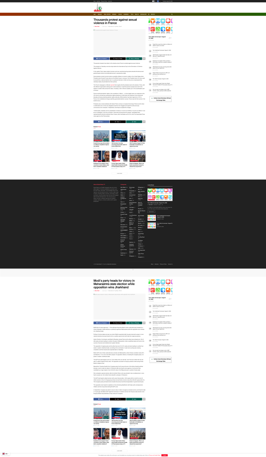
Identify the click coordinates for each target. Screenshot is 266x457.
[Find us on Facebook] (158, 1)
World (120, 14)
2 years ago (104, 26)
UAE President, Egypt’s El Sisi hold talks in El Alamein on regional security (137, 144)
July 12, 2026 (96, 148)
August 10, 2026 (157, 204)
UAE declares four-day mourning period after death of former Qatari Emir (119, 144)
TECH (132, 14)
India (130, 193)
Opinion (114, 14)
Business (126, 14)
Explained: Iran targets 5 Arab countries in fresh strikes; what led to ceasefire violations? (101, 165)
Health (130, 212)
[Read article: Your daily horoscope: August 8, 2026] (152, 225)
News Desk (97, 26)
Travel (130, 238)
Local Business (133, 215)
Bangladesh (123, 204)
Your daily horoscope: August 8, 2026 (160, 78)
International (111, 26)
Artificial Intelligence (123, 197)
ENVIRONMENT (124, 230)
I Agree (164, 455)
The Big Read (141, 237)
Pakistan (131, 249)
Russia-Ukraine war (141, 211)
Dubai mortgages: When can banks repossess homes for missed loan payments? (137, 165)
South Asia (140, 221)
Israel (130, 200)
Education (123, 224)
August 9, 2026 (161, 218)
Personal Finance (131, 251)
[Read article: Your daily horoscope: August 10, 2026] (160, 26)
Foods (130, 235)
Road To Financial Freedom (140, 204)
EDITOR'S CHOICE (123, 220)
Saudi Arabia (141, 215)
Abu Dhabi (123, 187)
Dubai (122, 217)
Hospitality (131, 190)
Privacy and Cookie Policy (154, 455)
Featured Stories (123, 240)
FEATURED (123, 237)
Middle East (140, 198)
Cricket (122, 212)
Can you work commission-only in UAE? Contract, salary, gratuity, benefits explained (162, 90)
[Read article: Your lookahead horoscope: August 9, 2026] (152, 218)
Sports (153, 14)
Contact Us (110, 1)
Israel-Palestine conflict (133, 203)
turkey (139, 244)
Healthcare (123, 253)
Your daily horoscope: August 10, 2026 (157, 37)
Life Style (131, 207)
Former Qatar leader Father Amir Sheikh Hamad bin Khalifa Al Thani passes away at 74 (119, 165)
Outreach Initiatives (131, 245)
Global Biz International (111, 264)
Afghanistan (123, 189)
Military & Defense (131, 223)
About (95, 1)
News (130, 227)
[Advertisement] (133, 273)
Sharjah (140, 219)
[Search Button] (171, 14)
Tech (139, 231)
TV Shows (140, 246)
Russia (139, 208)
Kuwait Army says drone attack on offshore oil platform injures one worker (101, 144)
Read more (152, 211)
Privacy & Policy (104, 1)
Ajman (122, 195)
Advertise (98, 1)
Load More (119, 173)
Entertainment (124, 226)
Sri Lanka (140, 225)
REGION (100, 14)
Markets (131, 218)
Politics (130, 231)
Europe (122, 233)
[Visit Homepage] (98, 7)
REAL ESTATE (107, 14)
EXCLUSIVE (123, 235)
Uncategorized (141, 250)
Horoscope (143, 14)
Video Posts (141, 253)
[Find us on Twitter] (160, 1)
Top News (116, 26)
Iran (130, 198)
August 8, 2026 (161, 226)
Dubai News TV (99, 264)
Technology (141, 233)
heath (122, 255)
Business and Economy (124, 208)
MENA (130, 220)
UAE (95, 14)
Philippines (140, 187)
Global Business (123, 245)
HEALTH (137, 14)
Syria (139, 229)
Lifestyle (131, 209)
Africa (122, 193)
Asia (122, 202)
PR (148, 14)
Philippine (131, 256)
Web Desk (151, 204)
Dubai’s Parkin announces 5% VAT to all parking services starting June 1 (161, 73)
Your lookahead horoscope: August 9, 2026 (162, 50)
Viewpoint (140, 257)
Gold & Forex (124, 249)
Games (130, 236)
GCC (139, 196)
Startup (140, 227)
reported (112, 85)
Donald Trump (124, 214)
